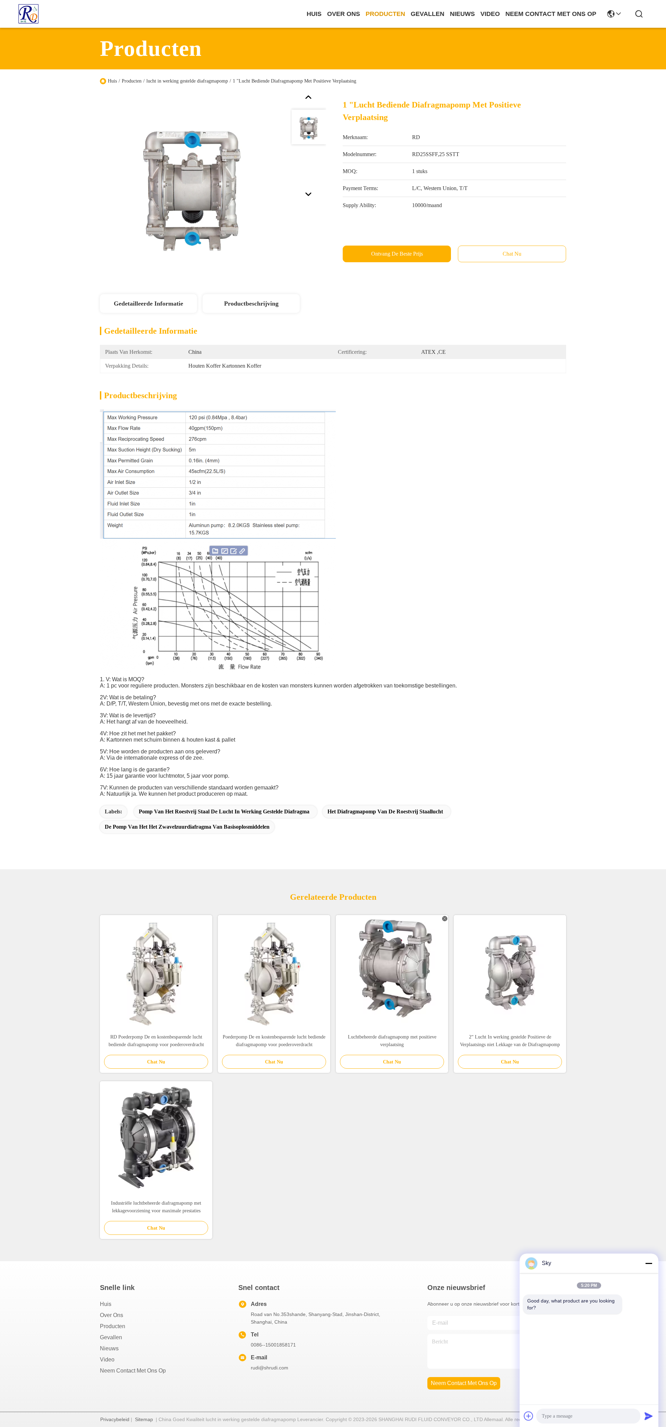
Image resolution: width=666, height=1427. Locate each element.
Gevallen (111, 1337)
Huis (314, 13)
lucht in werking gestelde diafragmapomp (187, 81)
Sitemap (144, 1419)
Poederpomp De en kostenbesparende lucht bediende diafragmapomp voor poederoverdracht (274, 1040)
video (490, 13)
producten (385, 13)
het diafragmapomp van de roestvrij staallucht (385, 811)
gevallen (427, 13)
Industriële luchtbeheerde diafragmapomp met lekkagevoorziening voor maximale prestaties (156, 1206)
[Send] (648, 1416)
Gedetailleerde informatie (148, 303)
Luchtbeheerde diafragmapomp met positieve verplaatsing (392, 1040)
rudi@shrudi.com (269, 1367)
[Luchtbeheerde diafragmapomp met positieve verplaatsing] (392, 971)
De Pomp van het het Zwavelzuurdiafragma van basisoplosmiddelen (187, 827)
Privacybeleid (114, 1419)
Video (107, 1359)
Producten (132, 81)
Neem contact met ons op (133, 1371)
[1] (192, 185)
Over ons (111, 1315)
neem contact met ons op (550, 13)
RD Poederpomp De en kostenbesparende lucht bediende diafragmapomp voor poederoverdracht (156, 1040)
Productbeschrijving (251, 303)
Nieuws (109, 1348)
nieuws (462, 13)
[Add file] (528, 1416)
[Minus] (648, 1263)
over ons (343, 13)
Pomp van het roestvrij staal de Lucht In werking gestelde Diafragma (224, 811)
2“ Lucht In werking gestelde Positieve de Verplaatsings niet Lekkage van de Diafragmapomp (510, 1040)
